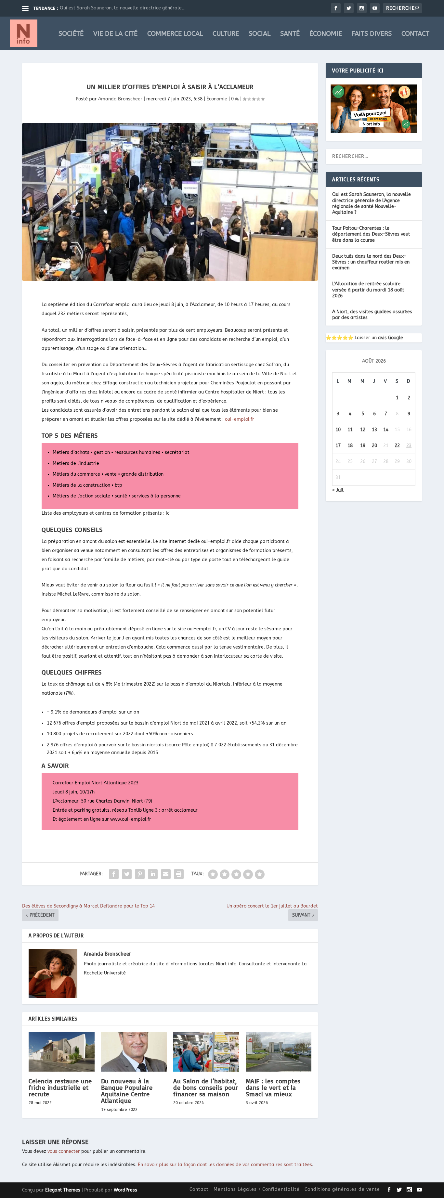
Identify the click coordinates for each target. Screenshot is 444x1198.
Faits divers (372, 34)
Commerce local (175, 34)
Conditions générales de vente (342, 1189)
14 (385, 429)
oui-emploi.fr (239, 419)
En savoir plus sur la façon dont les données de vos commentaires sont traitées (225, 1164)
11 (350, 429)
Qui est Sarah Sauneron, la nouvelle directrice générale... (123, 8)
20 (374, 445)
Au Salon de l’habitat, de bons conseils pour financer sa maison (205, 1087)
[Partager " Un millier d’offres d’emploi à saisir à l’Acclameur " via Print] (178, 874)
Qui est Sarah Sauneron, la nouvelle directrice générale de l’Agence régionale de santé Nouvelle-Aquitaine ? (371, 203)
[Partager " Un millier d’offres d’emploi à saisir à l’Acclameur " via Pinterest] (139, 874)
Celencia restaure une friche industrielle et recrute (60, 1087)
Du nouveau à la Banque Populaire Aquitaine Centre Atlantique (127, 1091)
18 (350, 445)
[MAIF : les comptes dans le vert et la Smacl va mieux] (279, 1052)
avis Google (390, 338)
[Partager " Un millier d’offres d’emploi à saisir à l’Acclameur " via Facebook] (113, 874)
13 (374, 429)
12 (362, 429)
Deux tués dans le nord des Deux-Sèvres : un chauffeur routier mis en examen (371, 262)
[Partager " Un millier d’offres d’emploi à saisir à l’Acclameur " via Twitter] (126, 874)
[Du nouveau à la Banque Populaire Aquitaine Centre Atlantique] (134, 1052)
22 (397, 445)
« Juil (338, 490)
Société (71, 34)
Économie (325, 34)
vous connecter (63, 1151)
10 (338, 429)
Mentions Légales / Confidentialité (257, 1189)
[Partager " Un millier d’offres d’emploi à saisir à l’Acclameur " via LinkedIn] (152, 874)
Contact (415, 34)
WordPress (125, 1190)
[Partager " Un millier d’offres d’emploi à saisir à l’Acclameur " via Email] (165, 874)
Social (259, 34)
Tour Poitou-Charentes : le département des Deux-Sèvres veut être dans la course (371, 234)
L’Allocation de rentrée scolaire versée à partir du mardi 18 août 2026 (368, 289)
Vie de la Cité (115, 34)
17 (338, 445)
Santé (290, 34)
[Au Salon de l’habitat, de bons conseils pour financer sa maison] (206, 1052)
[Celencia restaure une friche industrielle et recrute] (62, 1052)
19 (362, 445)
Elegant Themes (62, 1190)
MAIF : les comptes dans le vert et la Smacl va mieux (273, 1087)
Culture (226, 34)
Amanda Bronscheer (120, 99)
